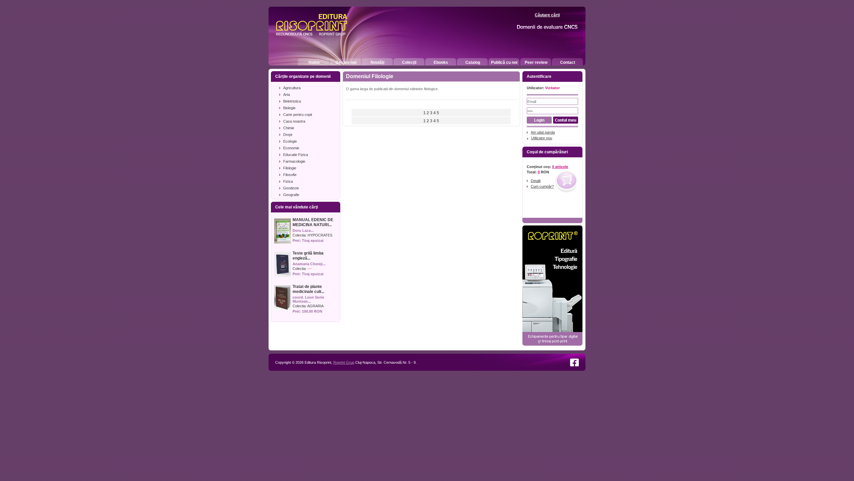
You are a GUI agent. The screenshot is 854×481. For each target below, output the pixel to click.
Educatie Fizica (295, 155)
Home (314, 62)
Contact (567, 62)
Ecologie (290, 141)
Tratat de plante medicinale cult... (308, 289)
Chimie (288, 128)
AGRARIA (315, 306)
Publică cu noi (504, 62)
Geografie (291, 195)
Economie (291, 148)
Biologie (289, 108)
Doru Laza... (303, 230)
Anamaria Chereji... (309, 264)
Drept (287, 135)
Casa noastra (294, 121)
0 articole (560, 167)
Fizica (288, 181)
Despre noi (346, 62)
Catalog (472, 62)
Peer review (536, 62)
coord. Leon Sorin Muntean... (308, 299)
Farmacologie (294, 161)
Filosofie (290, 175)
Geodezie (291, 188)
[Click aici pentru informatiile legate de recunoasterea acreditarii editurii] (535, 27)
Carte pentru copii (297, 115)
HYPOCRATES (320, 235)
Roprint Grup (343, 362)
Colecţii (409, 62)
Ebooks (441, 62)
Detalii (535, 181)
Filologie (289, 168)
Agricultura (292, 88)
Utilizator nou (541, 138)
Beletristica (292, 101)
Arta (286, 95)
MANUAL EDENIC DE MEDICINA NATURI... (313, 222)
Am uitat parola (543, 132)
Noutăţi (377, 62)
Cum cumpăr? (542, 186)
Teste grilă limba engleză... (308, 256)
